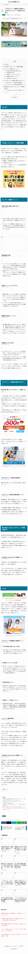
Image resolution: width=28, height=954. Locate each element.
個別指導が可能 (10, 72)
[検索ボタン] (26, 1)
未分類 (4, 14)
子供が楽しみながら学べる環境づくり (15, 90)
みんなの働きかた (14, 1)
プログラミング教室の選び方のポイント (14, 80)
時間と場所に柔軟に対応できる (14, 71)
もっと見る (14, 97)
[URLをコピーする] (24, 822)
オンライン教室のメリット (11, 69)
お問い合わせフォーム (10, 808)
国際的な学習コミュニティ (13, 76)
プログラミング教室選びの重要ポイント (16, 94)
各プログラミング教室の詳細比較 (14, 82)
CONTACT (21, 946)
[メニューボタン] (1, 1)
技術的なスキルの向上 (12, 78)
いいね (5, 789)
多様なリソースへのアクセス (13, 74)
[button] (3, 822)
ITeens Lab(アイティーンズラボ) (14, 635)
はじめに (6, 64)
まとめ (6, 92)
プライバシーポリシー (14, 946)
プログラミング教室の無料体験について (16, 84)
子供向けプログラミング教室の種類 (13, 66)
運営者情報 (7, 946)
